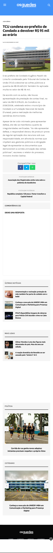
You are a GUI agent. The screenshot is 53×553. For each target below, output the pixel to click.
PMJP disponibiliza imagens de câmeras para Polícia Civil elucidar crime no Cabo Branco (31, 315)
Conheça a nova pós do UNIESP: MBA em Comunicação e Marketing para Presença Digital (31, 304)
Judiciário (6, 21)
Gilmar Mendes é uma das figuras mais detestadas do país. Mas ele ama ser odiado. (30, 344)
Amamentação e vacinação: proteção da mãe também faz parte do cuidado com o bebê (31, 294)
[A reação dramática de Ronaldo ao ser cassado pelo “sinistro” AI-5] (9, 355)
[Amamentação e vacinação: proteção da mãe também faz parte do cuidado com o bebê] (9, 294)
